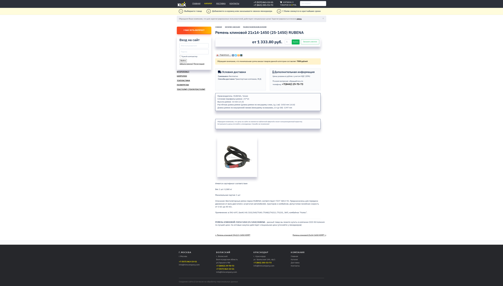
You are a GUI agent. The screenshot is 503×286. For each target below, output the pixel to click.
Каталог (208, 4)
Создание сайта (186, 282)
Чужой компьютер (189, 56)
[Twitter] (235, 55)
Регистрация (199, 64)
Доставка (221, 4)
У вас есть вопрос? (194, 30)
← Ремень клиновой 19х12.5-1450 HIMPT (232, 235)
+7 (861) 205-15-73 (263, 5)
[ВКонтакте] (233, 55)
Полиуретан (183, 85)
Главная (196, 4)
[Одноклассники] (238, 55)
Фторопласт (183, 72)
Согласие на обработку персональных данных (216, 282)
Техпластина (183, 81)
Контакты (234, 4)
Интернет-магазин (232, 27)
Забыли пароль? (186, 64)
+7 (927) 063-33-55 (263, 2)
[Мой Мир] (241, 55)
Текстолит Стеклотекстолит (191, 89)
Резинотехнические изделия (255, 27)
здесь (299, 19)
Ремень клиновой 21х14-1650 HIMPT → (309, 235)
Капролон (182, 76)
